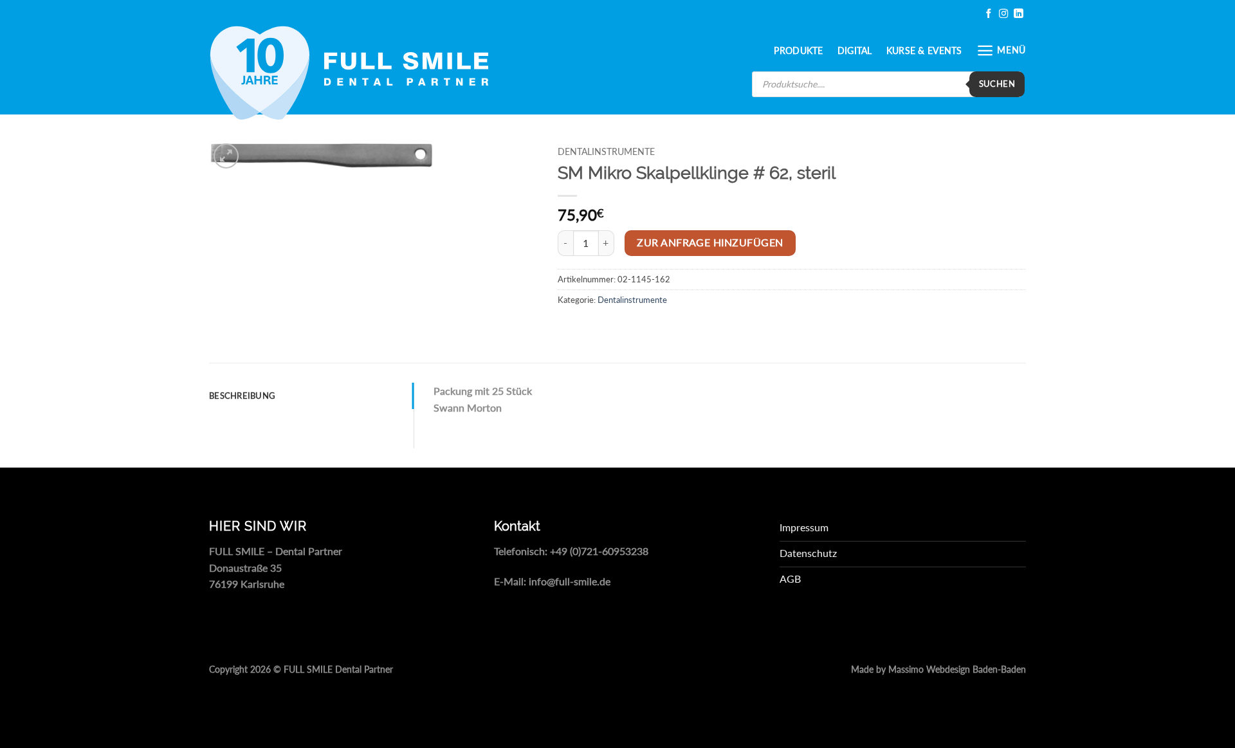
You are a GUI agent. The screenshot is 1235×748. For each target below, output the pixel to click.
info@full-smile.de (569, 581)
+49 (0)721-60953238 (599, 551)
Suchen (997, 83)
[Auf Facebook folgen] (988, 13)
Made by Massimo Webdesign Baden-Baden (938, 669)
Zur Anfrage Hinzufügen (710, 242)
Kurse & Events (924, 50)
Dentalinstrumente (606, 152)
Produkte (798, 50)
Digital (854, 50)
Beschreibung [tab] (242, 395)
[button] (1001, 50)
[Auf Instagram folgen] (1003, 13)
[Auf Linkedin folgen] (1018, 13)
